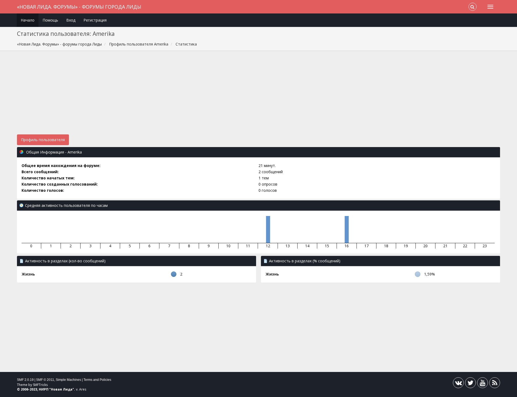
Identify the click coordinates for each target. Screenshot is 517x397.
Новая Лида (61, 389)
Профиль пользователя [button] (43, 139)
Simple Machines (68, 380)
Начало (27, 20)
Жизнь (28, 274)
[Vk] (458, 384)
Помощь (50, 20)
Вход (70, 20)
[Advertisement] (258, 95)
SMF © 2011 (45, 380)
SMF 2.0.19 (25, 380)
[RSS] (494, 384)
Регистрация (95, 20)
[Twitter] (470, 384)
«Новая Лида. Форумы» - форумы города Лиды (79, 7)
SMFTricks (40, 384)
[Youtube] (482, 384)
